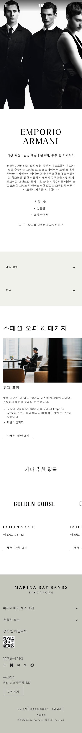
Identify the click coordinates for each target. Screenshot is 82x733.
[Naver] (12, 665)
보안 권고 (56, 709)
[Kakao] (5, 665)
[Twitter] (26, 665)
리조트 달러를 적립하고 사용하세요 (41, 225)
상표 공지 (22, 709)
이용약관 (41, 715)
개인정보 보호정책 (39, 709)
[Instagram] (19, 665)
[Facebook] (32, 665)
